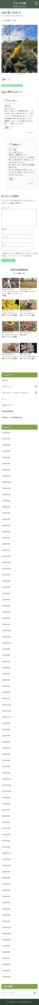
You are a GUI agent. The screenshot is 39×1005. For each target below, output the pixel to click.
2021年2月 (6, 841)
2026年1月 (6, 476)
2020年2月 (6, 915)
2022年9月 (6, 723)
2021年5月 (6, 822)
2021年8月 (6, 804)
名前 (4, 229)
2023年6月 (6, 668)
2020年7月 (6, 884)
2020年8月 (6, 878)
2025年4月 (6, 532)
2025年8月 (6, 507)
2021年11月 (6, 785)
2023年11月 (6, 637)
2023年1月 (6, 698)
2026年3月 (6, 463)
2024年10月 (6, 569)
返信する (31, 132)
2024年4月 (6, 606)
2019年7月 (6, 958)
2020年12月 (6, 853)
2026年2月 (6, 470)
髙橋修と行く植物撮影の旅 (12, 417)
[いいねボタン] (4, 79)
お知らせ (5, 380)
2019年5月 (6, 971)
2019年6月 (6, 964)
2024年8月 (6, 581)
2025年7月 (6, 513)
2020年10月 (6, 865)
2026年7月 (6, 439)
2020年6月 (6, 890)
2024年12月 (6, 556)
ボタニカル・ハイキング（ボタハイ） (16, 393)
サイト (4, 245)
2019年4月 (6, 977)
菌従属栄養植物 (8, 411)
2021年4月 (6, 828)
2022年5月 (6, 748)
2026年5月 (6, 451)
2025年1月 (6, 550)
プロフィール (7, 387)
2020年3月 (6, 909)
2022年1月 (6, 773)
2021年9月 (6, 797)
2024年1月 (6, 624)
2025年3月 (6, 538)
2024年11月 (6, 562)
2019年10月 (6, 940)
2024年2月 (6, 618)
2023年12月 (6, 630)
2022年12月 (6, 705)
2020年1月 (6, 921)
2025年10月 (6, 494)
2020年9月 (6, 872)
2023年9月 (6, 649)
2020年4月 (6, 903)
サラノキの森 (19, 3)
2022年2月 (6, 767)
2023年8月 (6, 655)
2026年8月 (6, 433)
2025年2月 (6, 544)
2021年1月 (6, 847)
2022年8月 (6, 729)
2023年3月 (6, 686)
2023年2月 (6, 692)
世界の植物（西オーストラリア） (13, 85)
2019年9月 (6, 946)
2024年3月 (6, 612)
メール (5, 237)
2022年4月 (6, 754)
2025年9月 (6, 501)
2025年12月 (6, 482)
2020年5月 (6, 896)
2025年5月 (6, 525)
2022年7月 (6, 736)
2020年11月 (6, 859)
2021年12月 (6, 779)
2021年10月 (6, 791)
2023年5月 (6, 674)
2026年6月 (6, 445)
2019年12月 (6, 927)
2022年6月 (6, 742)
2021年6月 (6, 816)
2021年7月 (6, 810)
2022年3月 (6, 760)
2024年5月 (6, 600)
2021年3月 (6, 835)
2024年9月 (6, 575)
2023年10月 (6, 643)
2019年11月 (6, 934)
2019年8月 (6, 952)
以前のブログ (7, 405)
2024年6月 (6, 593)
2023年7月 (6, 661)
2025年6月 (6, 519)
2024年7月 (6, 587)
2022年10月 (6, 717)
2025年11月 (6, 488)
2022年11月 (6, 711)
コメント (6, 208)
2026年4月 (6, 457)
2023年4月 (6, 680)
